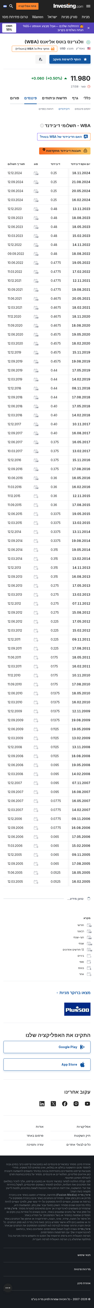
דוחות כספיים (46, 108)
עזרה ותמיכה (35, 1144)
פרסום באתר (35, 1135)
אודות (40, 1126)
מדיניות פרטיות (82, 1269)
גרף (75, 98)
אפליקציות (84, 1126)
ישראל (52, 17)
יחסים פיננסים (83, 108)
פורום (14, 98)
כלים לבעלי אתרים (78, 1144)
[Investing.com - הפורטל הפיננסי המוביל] (68, 6)
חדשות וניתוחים (54, 98)
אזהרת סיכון (84, 1283)
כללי (87, 98)
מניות (86, 17)
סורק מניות (69, 17)
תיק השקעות (82, 1135)
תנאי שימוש (84, 1255)
